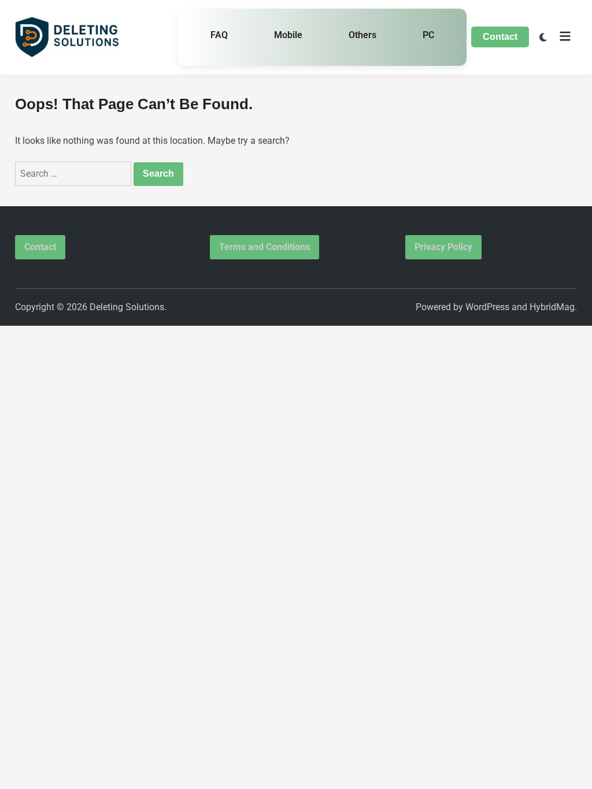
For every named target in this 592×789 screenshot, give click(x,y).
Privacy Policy (443, 246)
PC (428, 34)
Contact (500, 37)
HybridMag (552, 307)
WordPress (487, 307)
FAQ (219, 34)
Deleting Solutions (127, 307)
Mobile (288, 34)
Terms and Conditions (264, 246)
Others (362, 34)
